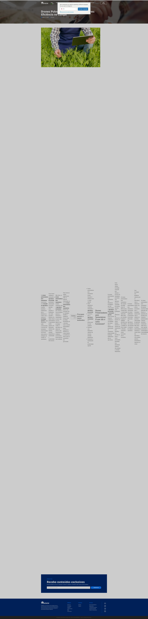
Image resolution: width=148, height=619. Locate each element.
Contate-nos (91, 2)
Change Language (83, 9)
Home (52, 2)
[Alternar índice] (74, 318)
